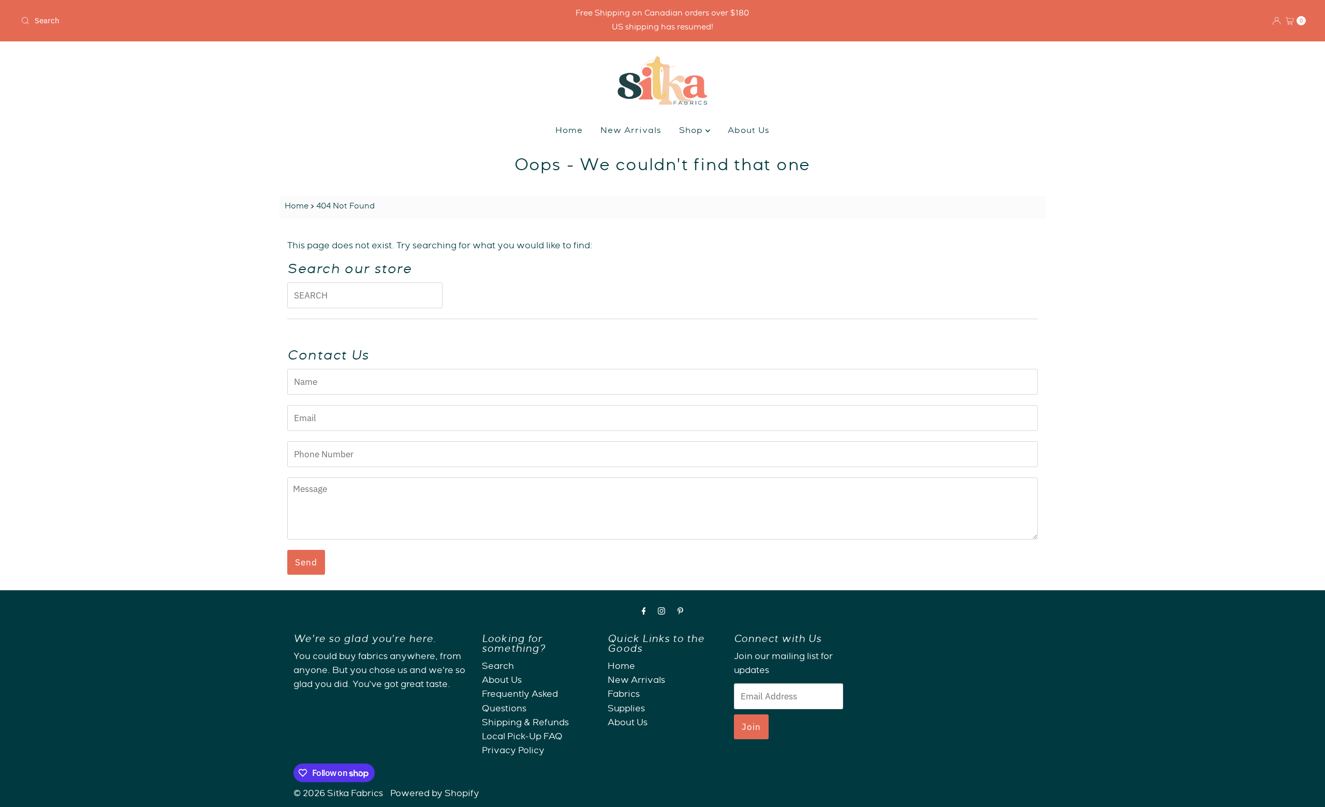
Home (569, 131)
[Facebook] (644, 613)
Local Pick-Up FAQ (522, 737)
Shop (692, 131)
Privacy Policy (513, 751)
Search (498, 667)
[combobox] (229, 20)
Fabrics (624, 695)
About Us (749, 131)
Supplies (626, 709)
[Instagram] (661, 613)
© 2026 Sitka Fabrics (338, 794)
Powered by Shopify (434, 794)
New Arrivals (630, 131)
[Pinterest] (680, 613)
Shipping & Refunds (525, 723)
